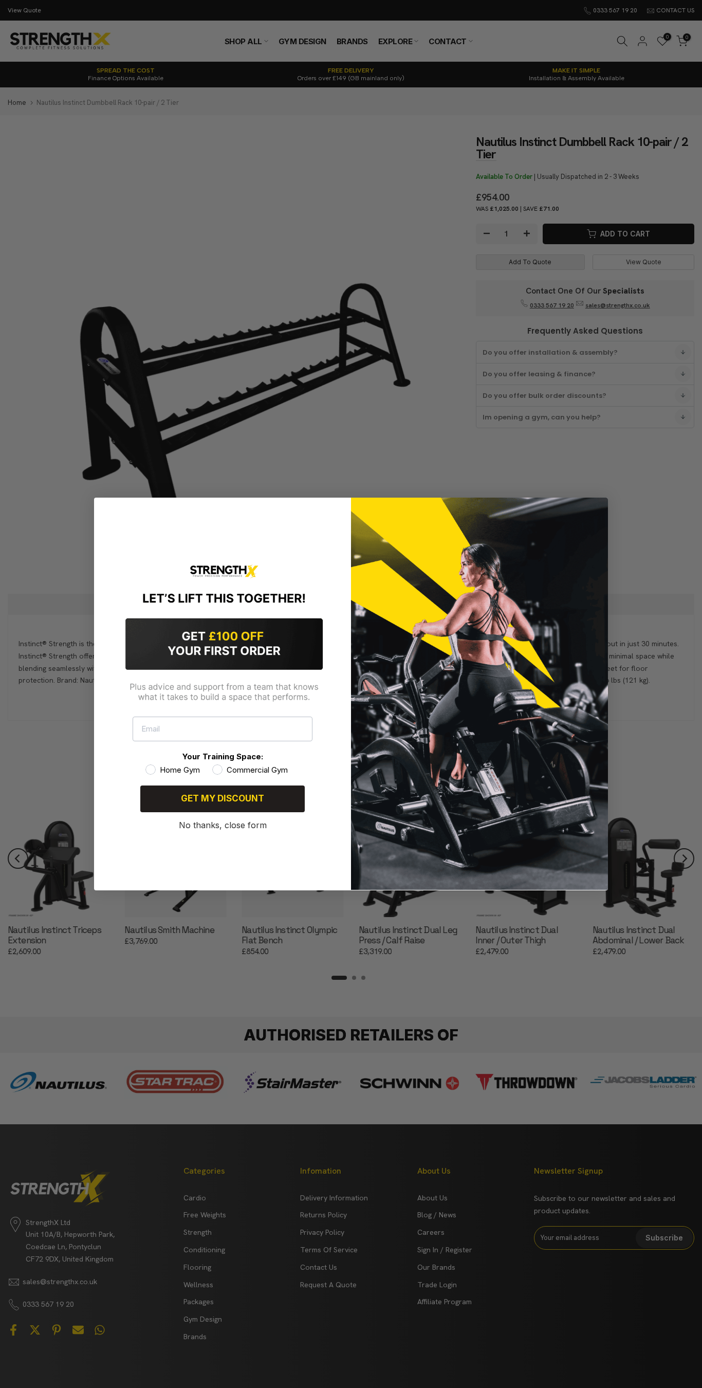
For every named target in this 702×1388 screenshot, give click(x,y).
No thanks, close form (223, 825)
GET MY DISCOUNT (222, 798)
